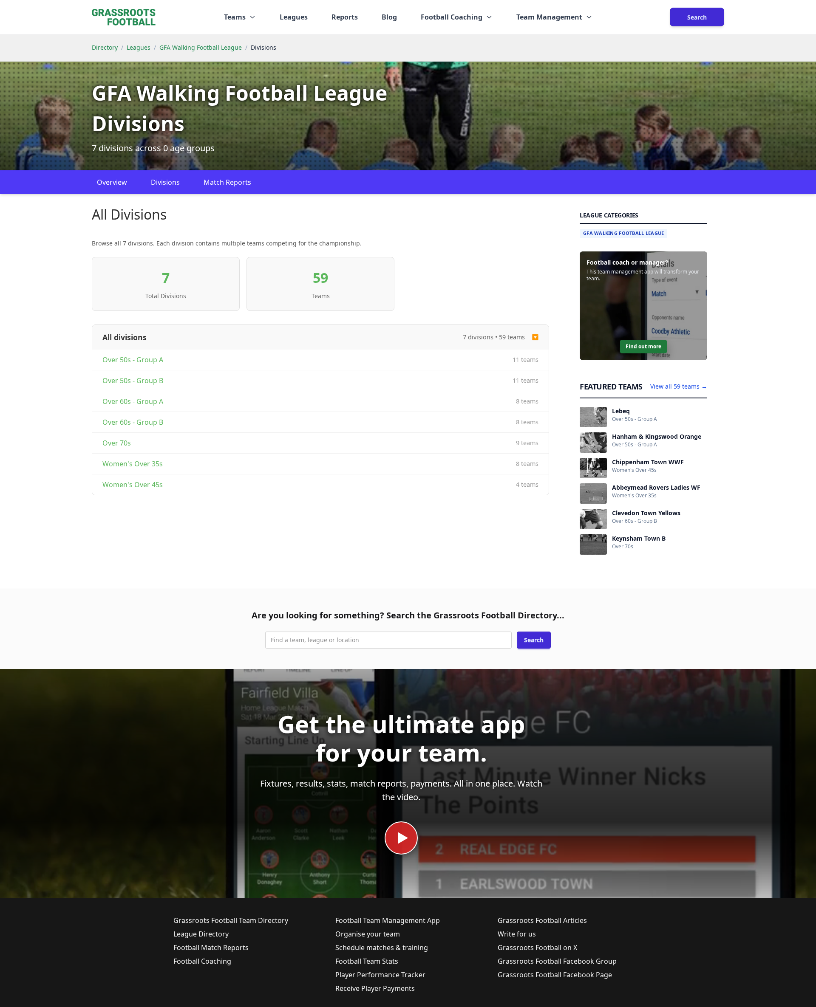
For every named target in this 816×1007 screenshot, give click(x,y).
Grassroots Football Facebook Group (557, 961)
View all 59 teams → (678, 386)
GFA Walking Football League (200, 47)
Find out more (643, 346)
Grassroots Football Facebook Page (555, 974)
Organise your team (367, 934)
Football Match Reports (211, 947)
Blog (389, 17)
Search (697, 17)
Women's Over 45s (132, 484)
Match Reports (227, 182)
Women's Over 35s (132, 463)
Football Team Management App (387, 920)
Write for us (517, 934)
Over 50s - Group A (132, 359)
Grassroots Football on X (537, 947)
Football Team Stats (366, 961)
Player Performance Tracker (380, 974)
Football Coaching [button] (451, 17)
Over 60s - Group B (132, 422)
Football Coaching (202, 961)
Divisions (165, 182)
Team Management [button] (549, 17)
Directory (105, 47)
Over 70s (116, 443)
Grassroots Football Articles (542, 920)
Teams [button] (235, 17)
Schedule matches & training (381, 947)
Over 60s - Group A (132, 401)
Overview (112, 182)
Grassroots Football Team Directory (230, 920)
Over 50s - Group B (132, 380)
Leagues (294, 17)
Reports (345, 17)
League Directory (201, 934)
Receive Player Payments (375, 988)
